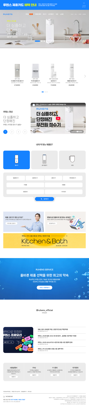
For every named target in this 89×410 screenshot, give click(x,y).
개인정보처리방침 (6, 391)
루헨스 (7, 14)
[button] (37, 41)
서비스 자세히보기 (44, 287)
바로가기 (13, 376)
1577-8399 (14, 399)
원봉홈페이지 (24, 391)
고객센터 (79, 14)
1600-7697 (21, 399)
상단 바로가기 (84, 405)
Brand (72, 14)
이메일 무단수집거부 (16, 391)
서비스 (76, 14)
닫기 (84, 3)
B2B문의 (84, 14)
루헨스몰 (29, 391)
